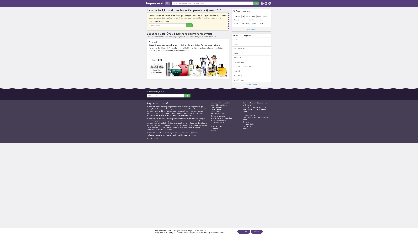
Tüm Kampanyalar (217, 122)
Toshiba (254, 23)
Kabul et (244, 232)
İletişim (245, 128)
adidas (236, 23)
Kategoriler (215, 128)
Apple (265, 16)
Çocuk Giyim (237, 71)
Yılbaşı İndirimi (216, 107)
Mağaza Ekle (247, 126)
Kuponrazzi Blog (248, 124)
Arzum (261, 23)
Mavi (248, 20)
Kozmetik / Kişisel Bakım (242, 66)
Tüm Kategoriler (251, 84)
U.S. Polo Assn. (245, 23)
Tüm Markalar (251, 29)
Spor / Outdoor (238, 80)
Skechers (254, 20)
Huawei (242, 20)
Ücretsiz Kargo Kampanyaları (221, 118)
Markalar (214, 131)
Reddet (256, 232)
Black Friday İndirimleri (219, 105)
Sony (253, 16)
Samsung (237, 16)
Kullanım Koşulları (249, 115)
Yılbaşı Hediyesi (216, 109)
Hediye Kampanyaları (218, 116)
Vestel (259, 16)
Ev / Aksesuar (238, 75)
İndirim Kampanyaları (219, 114)
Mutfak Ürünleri (239, 62)
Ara (256, 3)
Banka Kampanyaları (218, 120)
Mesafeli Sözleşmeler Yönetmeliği (255, 107)
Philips (248, 16)
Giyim (235, 40)
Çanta (235, 53)
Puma (236, 20)
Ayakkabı (236, 44)
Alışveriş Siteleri (216, 126)
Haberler (246, 122)
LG (243, 16)
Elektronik (237, 58)
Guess (261, 20)
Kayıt (189, 25)
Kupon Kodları (216, 112)
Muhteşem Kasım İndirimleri (221, 103)
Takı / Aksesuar (238, 49)
